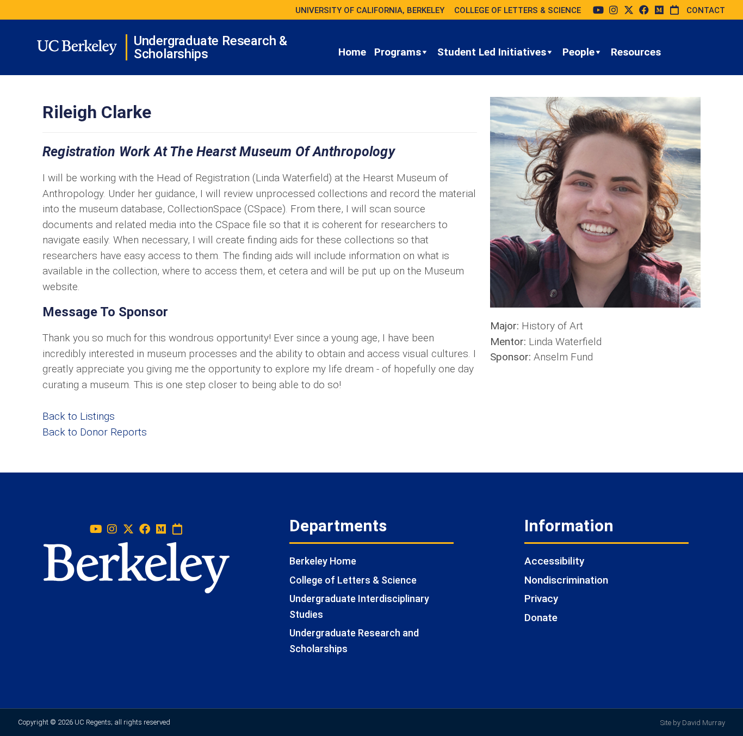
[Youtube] (598, 9)
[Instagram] (613, 9)
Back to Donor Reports (94, 432)
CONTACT (705, 10)
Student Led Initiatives (491, 52)
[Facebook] (644, 9)
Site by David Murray (692, 723)
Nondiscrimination (566, 580)
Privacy (541, 598)
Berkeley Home (322, 561)
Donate (541, 617)
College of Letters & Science (353, 580)
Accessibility (554, 561)
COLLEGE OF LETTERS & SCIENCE (517, 10)
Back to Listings (78, 416)
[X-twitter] (628, 9)
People (578, 52)
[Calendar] (674, 9)
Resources (636, 52)
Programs (397, 52)
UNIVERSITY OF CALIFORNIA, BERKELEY (369, 10)
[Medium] (659, 9)
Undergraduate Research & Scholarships (210, 47)
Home (352, 52)
